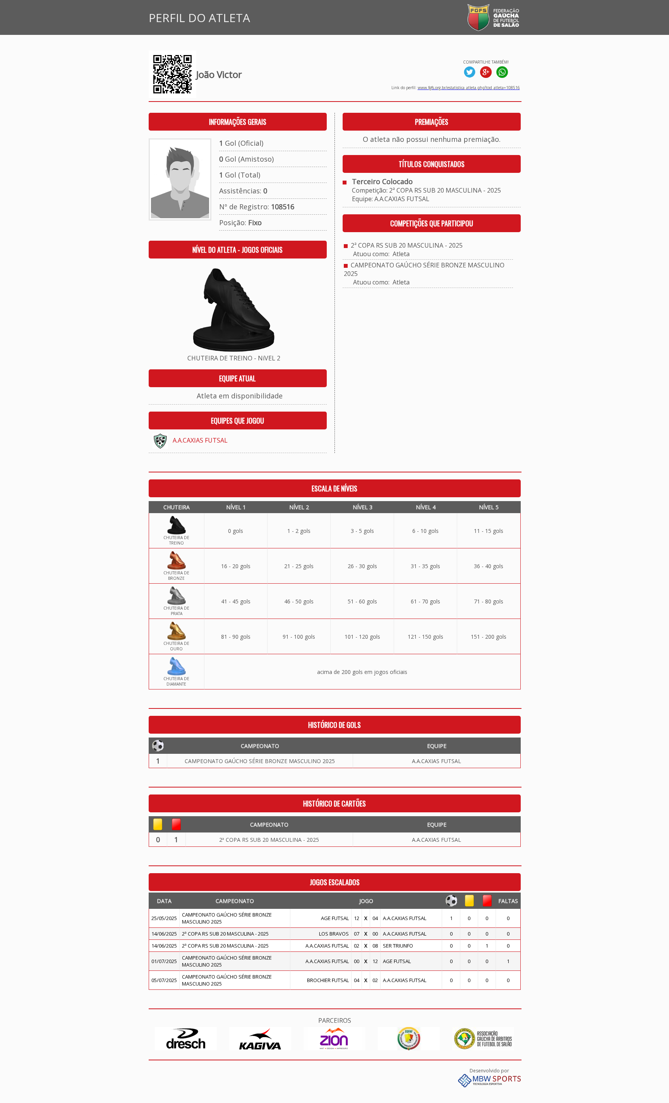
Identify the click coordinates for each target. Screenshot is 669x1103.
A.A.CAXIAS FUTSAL (200, 440)
